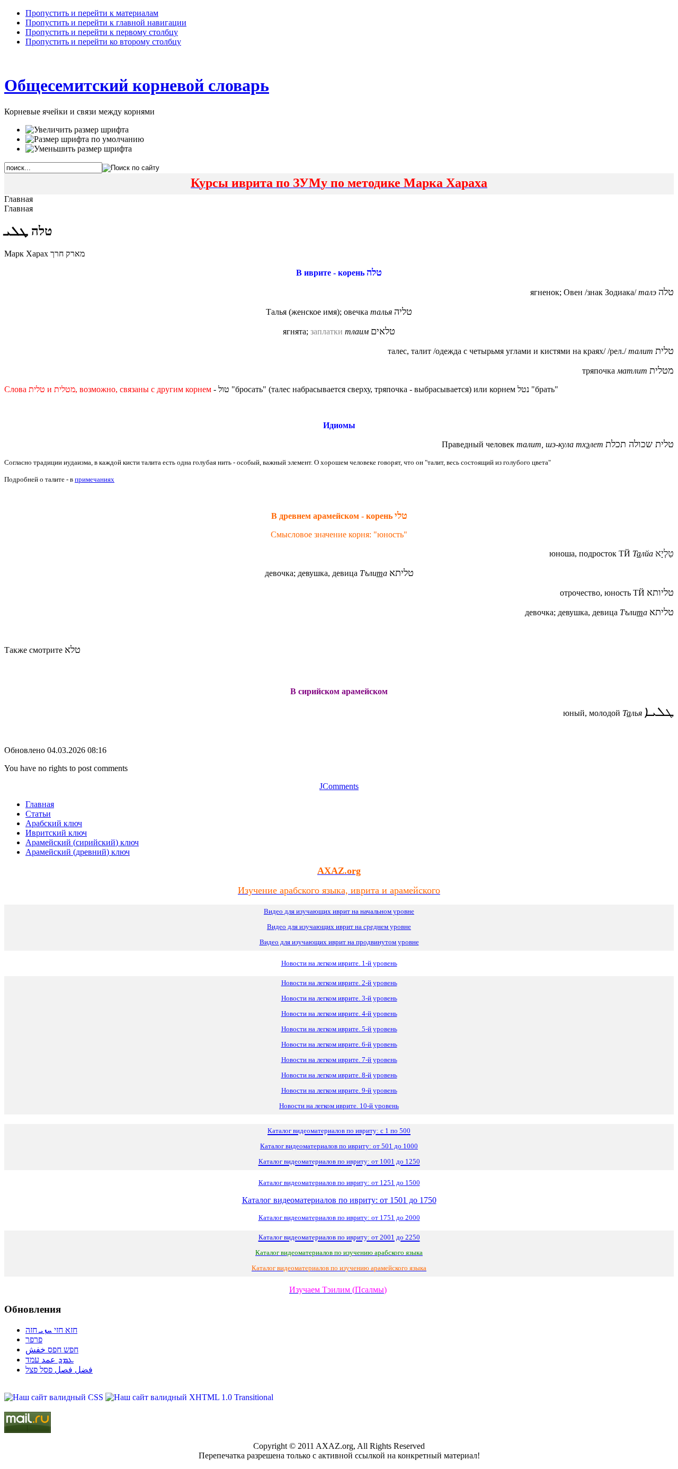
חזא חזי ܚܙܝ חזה (51, 1329)
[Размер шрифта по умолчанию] (84, 139)
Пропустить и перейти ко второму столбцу (103, 41)
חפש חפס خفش (51, 1349)
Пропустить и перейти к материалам (91, 12)
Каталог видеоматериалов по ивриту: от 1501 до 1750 (339, 1200)
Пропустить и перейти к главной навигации (105, 22)
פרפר (33, 1339)
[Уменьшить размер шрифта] (78, 149)
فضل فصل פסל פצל (59, 1369)
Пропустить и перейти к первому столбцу (101, 32)
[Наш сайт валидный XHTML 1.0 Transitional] (189, 1397)
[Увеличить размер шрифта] (77, 130)
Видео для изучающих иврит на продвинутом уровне (339, 942)
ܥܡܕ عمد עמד (49, 1359)
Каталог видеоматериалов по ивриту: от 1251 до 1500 (339, 1183)
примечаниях (94, 479)
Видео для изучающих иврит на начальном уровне (339, 911)
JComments (339, 786)
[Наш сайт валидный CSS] (54, 1397)
